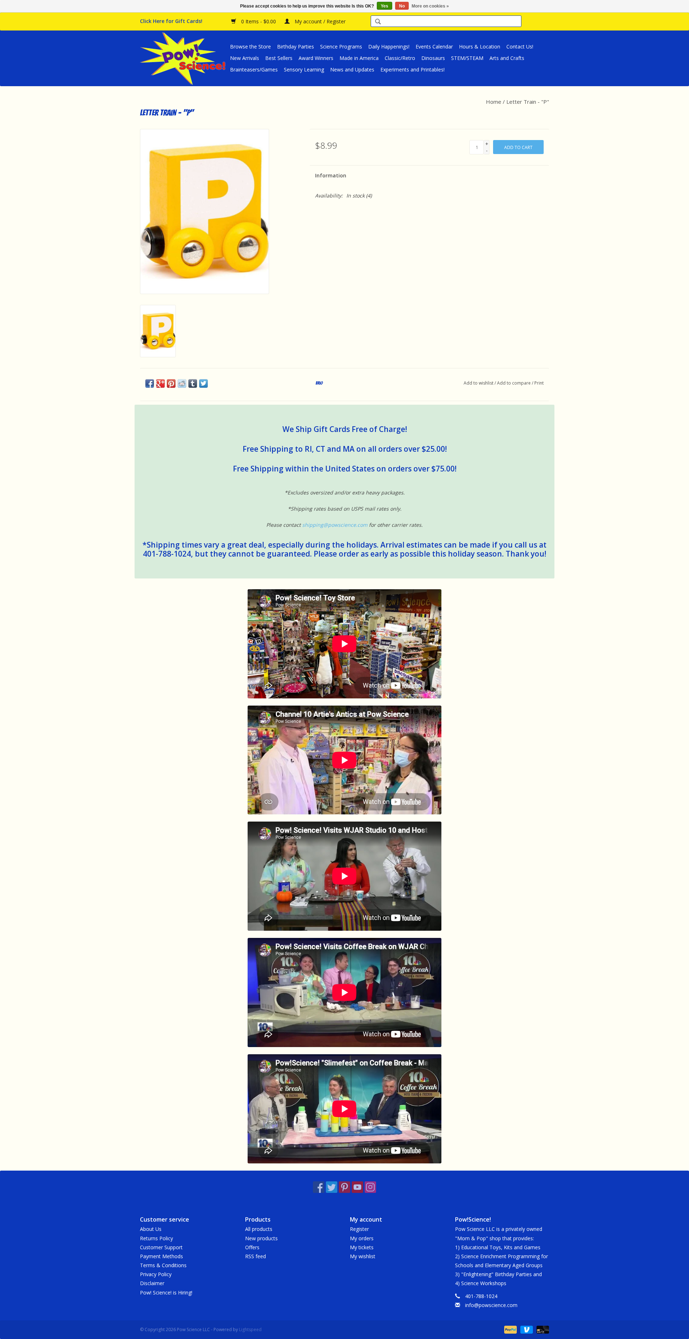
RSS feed (255, 1256)
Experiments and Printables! (412, 69)
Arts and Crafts (506, 58)
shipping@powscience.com (334, 524)
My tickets (362, 1247)
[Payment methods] (510, 1329)
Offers (252, 1247)
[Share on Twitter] (203, 383)
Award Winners (316, 58)
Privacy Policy (156, 1274)
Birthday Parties (295, 46)
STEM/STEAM (467, 58)
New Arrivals (244, 58)
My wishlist (362, 1256)
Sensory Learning (304, 69)
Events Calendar (434, 46)
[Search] (378, 22)
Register (359, 1229)
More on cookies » (430, 6)
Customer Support (161, 1247)
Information (330, 175)
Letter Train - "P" (527, 101)
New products (261, 1238)
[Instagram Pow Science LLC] (370, 1187)
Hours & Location (479, 46)
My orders (362, 1238)
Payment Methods (161, 1256)
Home (493, 101)
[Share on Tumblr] (192, 383)
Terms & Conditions (163, 1265)
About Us (150, 1229)
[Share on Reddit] (182, 383)
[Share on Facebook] (149, 383)
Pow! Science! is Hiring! (166, 1292)
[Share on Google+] (160, 383)
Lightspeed (250, 1329)
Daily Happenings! (388, 46)
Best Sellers (278, 58)
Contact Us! (519, 46)
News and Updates (352, 69)
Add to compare (514, 383)
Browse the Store (250, 46)
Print (539, 383)
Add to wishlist (478, 383)
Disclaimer (152, 1283)
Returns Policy (156, 1238)
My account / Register (319, 21)
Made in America (359, 58)
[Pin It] (171, 383)
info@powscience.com (491, 1305)
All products (258, 1229)
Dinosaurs (433, 58)
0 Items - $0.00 (258, 21)
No (402, 6)
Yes (384, 6)
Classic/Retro (400, 58)
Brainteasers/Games (254, 69)
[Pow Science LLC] (184, 58)
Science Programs (341, 46)
